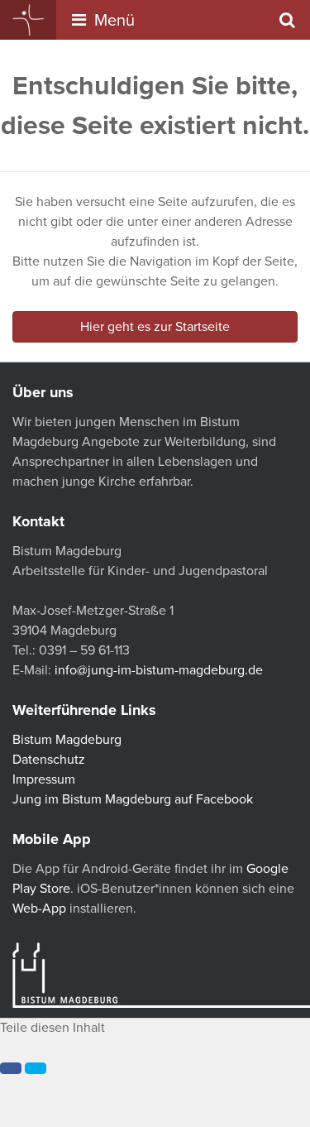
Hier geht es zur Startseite (155, 327)
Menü (112, 21)
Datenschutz (48, 759)
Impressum (43, 779)
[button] (10, 1068)
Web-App (39, 908)
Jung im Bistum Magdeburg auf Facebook (132, 799)
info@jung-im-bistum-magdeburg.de (159, 670)
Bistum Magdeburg (67, 739)
